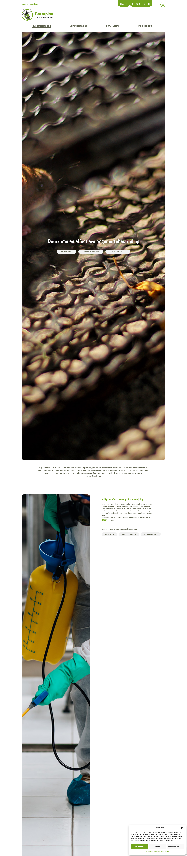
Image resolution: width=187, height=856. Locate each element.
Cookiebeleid (149, 851)
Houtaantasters (112, 26)
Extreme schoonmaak (146, 26)
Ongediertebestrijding (41, 26)
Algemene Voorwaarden (161, 851)
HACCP (104, 520)
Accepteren (139, 846)
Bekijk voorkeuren (175, 846)
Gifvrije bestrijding (78, 26)
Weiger (157, 846)
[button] (183, 828)
